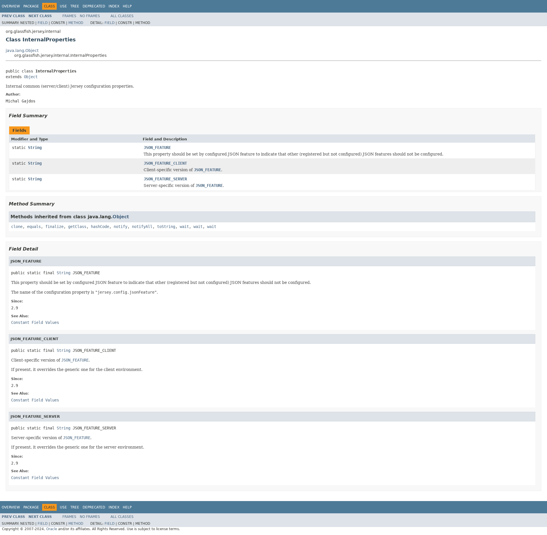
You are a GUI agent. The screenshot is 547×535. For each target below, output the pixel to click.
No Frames (90, 16)
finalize (54, 226)
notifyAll (142, 226)
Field (43, 23)
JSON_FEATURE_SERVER (165, 179)
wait (184, 226)
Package (31, 6)
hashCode (100, 226)
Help (127, 6)
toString (166, 226)
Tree (74, 6)
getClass (77, 226)
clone (17, 226)
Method (75, 23)
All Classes (122, 16)
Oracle (51, 529)
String (35, 147)
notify (120, 226)
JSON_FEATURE (157, 147)
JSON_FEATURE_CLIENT (165, 163)
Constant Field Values (35, 322)
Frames (69, 16)
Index (114, 6)
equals (34, 226)
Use (63, 6)
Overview (11, 6)
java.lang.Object (22, 50)
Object (31, 76)
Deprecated (94, 6)
